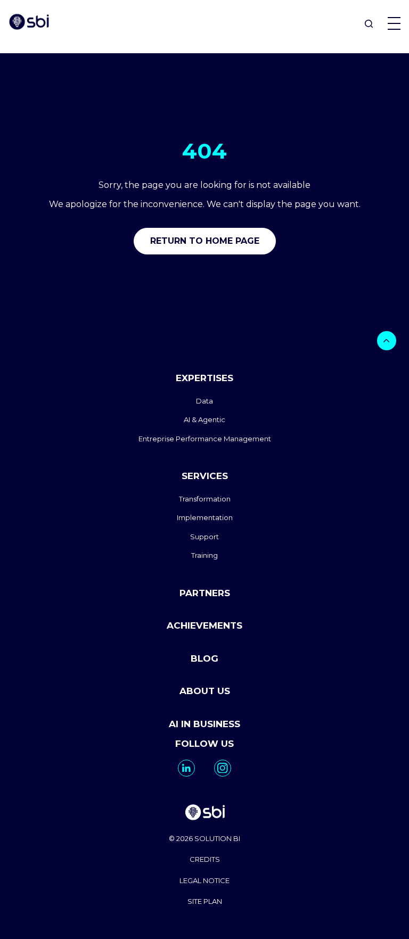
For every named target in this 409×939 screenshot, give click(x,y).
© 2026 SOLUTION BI (204, 838)
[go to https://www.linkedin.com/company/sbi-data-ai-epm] (186, 768)
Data (204, 401)
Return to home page (204, 241)
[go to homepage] (204, 813)
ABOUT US (204, 691)
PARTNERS (204, 593)
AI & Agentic (204, 419)
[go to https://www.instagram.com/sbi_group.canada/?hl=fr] (222, 768)
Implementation (205, 517)
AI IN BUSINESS (204, 724)
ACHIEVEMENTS (204, 625)
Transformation (205, 499)
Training (204, 555)
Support (204, 536)
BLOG (204, 658)
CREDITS (205, 859)
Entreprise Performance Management (204, 438)
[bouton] (386, 340)
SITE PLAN (204, 901)
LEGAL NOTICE (204, 880)
